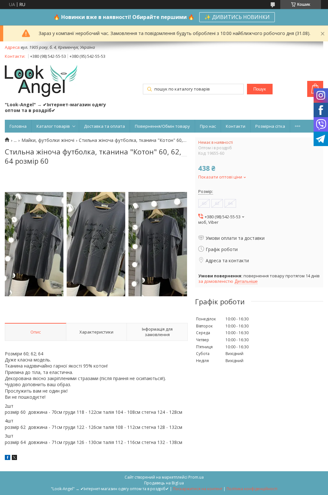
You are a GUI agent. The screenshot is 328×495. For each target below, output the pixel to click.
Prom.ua (196, 477)
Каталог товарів (53, 126)
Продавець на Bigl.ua (164, 483)
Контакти (235, 126)
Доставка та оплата (104, 126)
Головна (18, 126)
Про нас (208, 126)
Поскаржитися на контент (197, 488)
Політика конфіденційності (251, 488)
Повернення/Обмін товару (162, 126)
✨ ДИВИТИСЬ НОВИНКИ (237, 17)
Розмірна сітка (270, 126)
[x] (14, 458)
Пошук (259, 89)
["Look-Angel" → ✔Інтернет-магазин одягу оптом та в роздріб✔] (41, 81)
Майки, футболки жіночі (47, 140)
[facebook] (7, 458)
